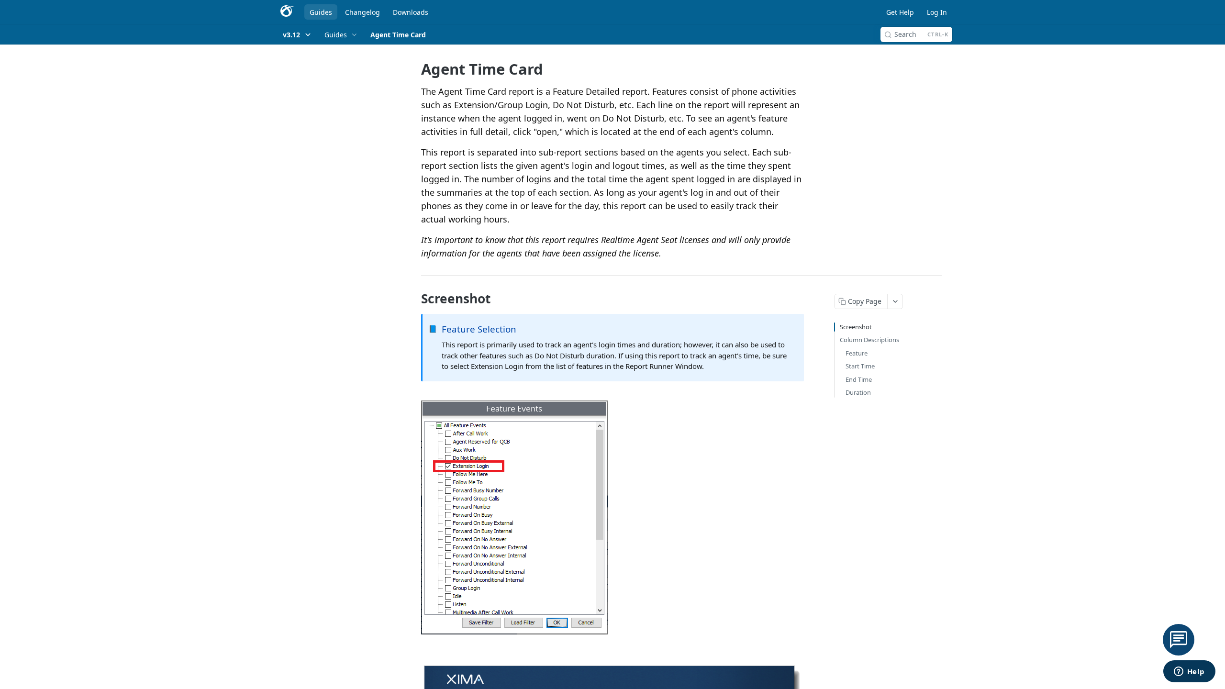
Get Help (900, 12)
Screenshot (856, 326)
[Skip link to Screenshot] (415, 298)
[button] (612, 517)
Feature (857, 353)
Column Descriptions (869, 339)
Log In (937, 12)
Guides (321, 12)
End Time (859, 379)
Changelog (362, 12)
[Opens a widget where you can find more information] (1189, 672)
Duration (858, 392)
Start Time (860, 366)
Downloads (410, 12)
